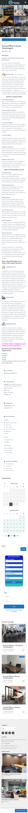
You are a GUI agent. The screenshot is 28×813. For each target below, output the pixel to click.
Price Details (9, 370)
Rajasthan (7, 801)
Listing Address (10, 381)
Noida (3, 775)
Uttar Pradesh (8, 775)
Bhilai (5, 680)
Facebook (4, 353)
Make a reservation (21, 810)
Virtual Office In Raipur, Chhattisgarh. (11, 708)
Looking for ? (8, 571)
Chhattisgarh (9, 388)
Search (4, 546)
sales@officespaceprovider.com (10, 745)
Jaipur (3, 801)
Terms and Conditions (12, 461)
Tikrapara (6, 649)
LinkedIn (4, 359)
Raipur (5, 711)
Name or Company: (9, 559)
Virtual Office (10, 651)
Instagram (4, 355)
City (6, 576)
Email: (6, 563)
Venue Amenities (10, 416)
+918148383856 (6, 743)
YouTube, (4, 357)
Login (14, 606)
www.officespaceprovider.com (10, 748)
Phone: (7, 567)
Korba (8, 390)
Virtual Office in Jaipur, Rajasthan (10, 799)
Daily (10, 51)
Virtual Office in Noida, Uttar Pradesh (11, 774)
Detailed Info (9, 403)
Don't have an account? (12, 610)
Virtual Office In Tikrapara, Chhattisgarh (13, 646)
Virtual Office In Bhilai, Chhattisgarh (11, 677)
